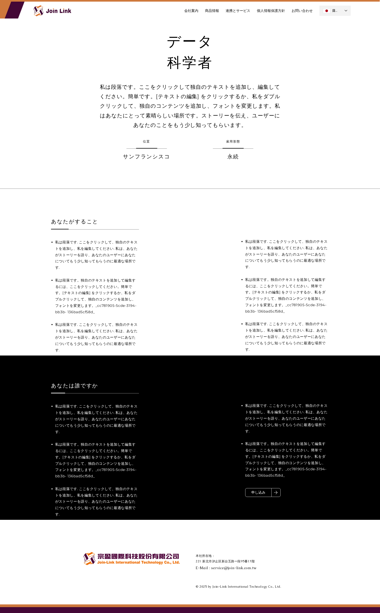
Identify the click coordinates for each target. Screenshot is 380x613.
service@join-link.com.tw (233, 568)
